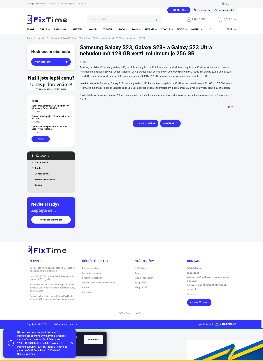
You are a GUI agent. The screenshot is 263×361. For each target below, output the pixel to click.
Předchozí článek (147, 123)
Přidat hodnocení (42, 62)
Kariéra (85, 287)
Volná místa (140, 268)
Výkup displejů (141, 282)
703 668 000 (193, 273)
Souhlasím (93, 339)
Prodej (38, 168)
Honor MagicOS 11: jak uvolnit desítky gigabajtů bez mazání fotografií (52, 278)
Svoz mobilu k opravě (144, 278)
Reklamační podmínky (92, 278)
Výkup (53, 3)
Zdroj (230, 106)
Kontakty (86, 292)
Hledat (157, 19)
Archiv (41, 139)
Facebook (191, 289)
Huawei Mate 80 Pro (45, 179)
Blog (81, 3)
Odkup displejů (68, 3)
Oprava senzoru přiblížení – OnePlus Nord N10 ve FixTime (49, 127)
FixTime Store (124, 313)
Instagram (192, 294)
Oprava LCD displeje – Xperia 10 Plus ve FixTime (51, 117)
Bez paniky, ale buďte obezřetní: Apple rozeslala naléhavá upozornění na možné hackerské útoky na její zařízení (52, 287)
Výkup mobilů (141, 287)
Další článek (168, 123)
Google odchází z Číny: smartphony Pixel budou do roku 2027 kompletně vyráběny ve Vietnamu (52, 297)
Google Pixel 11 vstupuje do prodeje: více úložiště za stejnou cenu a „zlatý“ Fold (52, 269)
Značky (38, 185)
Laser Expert (139, 313)
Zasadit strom (42, 173)
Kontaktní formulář (199, 302)
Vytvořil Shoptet (205, 324)
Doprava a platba (90, 268)
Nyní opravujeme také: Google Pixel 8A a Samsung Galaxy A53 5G (50, 107)
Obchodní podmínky (91, 273)
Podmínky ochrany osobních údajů (98, 282)
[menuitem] (32, 29)
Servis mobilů (41, 162)
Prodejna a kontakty (36, 3)
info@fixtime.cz (194, 268)
